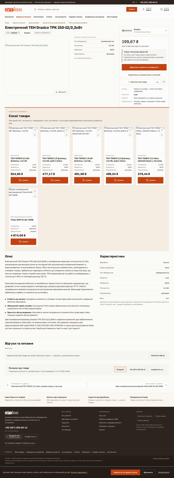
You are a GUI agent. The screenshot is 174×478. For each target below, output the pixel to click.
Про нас (102, 416)
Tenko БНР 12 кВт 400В (22, 219)
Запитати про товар (139, 82)
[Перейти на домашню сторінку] (16, 9)
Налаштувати (163, 472)
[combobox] (81, 9)
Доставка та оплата (70, 419)
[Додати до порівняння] (157, 82)
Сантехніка (111, 452)
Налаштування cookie (161, 458)
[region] (37, 66)
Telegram (120, 369)
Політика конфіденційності (110, 423)
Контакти (66, 426)
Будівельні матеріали (35, 452)
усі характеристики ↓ (83, 58)
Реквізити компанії (107, 426)
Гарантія (65, 423)
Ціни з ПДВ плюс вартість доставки (135, 46)
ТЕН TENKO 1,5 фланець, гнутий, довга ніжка (54, 159)
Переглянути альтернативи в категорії (144, 75)
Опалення (86, 452)
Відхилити (148, 472)
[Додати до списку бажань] (164, 82)
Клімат (77, 452)
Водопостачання (53, 452)
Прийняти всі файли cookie (125, 472)
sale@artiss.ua (157, 369)
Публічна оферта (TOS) (108, 419)
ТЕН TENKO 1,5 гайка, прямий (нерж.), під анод (150, 159)
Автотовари (19, 452)
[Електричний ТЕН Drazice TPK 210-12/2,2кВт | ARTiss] (37, 66)
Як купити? (66, 416)
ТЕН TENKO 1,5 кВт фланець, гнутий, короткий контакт (83, 159)
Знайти (132, 9)
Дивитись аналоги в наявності (144, 67)
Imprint (102, 430)
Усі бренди (66, 430)
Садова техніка (98, 452)
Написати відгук (158, 355)
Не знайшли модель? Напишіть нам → (20, 443)
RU (137, 2)
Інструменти (67, 452)
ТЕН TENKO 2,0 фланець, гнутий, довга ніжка (118, 159)
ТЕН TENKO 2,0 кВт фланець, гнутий (20, 159)
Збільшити (62, 92)
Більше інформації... (79, 472)
